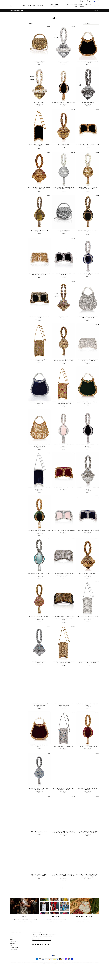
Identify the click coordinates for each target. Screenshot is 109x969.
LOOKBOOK (69, 4)
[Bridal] (24, 906)
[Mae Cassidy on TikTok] (43, 944)
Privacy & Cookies (13, 949)
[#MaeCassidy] (54, 906)
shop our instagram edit (54, 921)
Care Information (13, 941)
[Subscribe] (50, 939)
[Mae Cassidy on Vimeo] (48, 944)
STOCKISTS (88, 4)
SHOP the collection (85, 921)
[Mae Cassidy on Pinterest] (40, 944)
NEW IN (29, 5)
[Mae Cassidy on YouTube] (38, 944)
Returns (11, 939)
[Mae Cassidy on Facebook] (35, 944)
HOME (23, 5)
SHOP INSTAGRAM (78, 4)
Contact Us (12, 935)
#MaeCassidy (12, 943)
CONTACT (81, 6)
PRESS (75, 6)
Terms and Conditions (14, 947)
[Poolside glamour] (84, 906)
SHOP (34, 5)
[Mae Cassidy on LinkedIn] (45, 944)
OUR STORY (40, 5)
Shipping (11, 937)
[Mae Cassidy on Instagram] (33, 944)
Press (11, 945)
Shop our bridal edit (24, 921)
